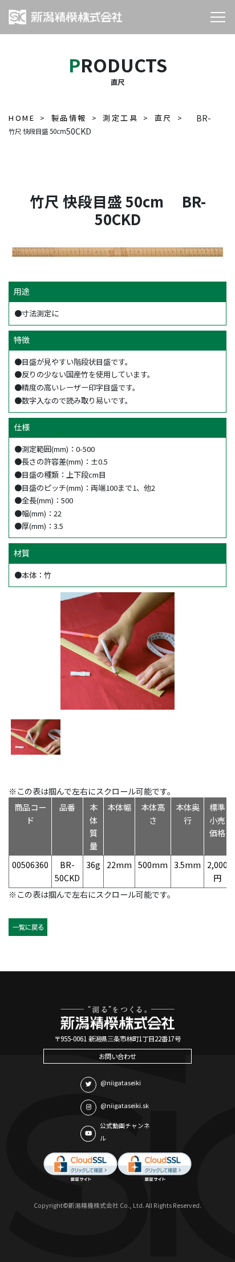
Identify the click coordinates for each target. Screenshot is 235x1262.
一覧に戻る (28, 926)
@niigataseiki (120, 1082)
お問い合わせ (117, 1056)
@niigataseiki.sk (124, 1105)
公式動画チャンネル (125, 1132)
